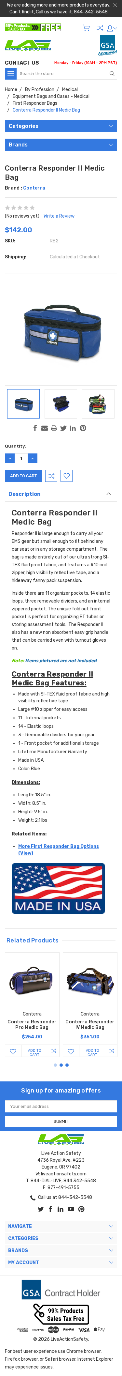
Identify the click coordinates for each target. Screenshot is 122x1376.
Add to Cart (34, 1052)
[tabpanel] (32, 1004)
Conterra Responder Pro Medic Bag (32, 1024)
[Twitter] (63, 428)
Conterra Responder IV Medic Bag (90, 1024)
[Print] (54, 428)
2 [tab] (61, 1065)
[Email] (44, 428)
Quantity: (15, 446)
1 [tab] (55, 1065)
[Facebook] (35, 428)
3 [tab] (67, 1065)
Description (24, 494)
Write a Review (59, 216)
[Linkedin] (73, 428)
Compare (99, 27)
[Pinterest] (83, 428)
